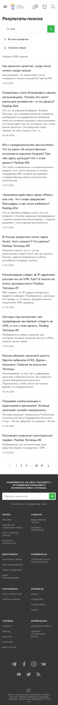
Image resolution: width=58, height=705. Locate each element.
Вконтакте (44, 664)
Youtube (19, 674)
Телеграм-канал (14, 664)
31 (42, 465)
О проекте (7, 626)
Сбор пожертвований (12, 565)
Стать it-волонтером (12, 594)
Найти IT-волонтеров (12, 570)
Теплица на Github (11, 599)
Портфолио (7, 642)
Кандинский (37, 599)
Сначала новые (17, 47)
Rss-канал (39, 674)
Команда (6, 631)
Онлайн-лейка (38, 605)
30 (36, 465)
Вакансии (7, 637)
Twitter (29, 674)
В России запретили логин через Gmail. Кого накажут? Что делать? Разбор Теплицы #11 (26, 241)
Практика (6, 520)
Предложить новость (41, 626)
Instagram (34, 664)
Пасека (34, 610)
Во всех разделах (18, 39)
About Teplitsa (9, 647)
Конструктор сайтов (12, 560)
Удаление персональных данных (38, 634)
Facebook (24, 664)
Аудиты (34, 594)
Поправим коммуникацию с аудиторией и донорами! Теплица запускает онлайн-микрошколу (25, 405)
